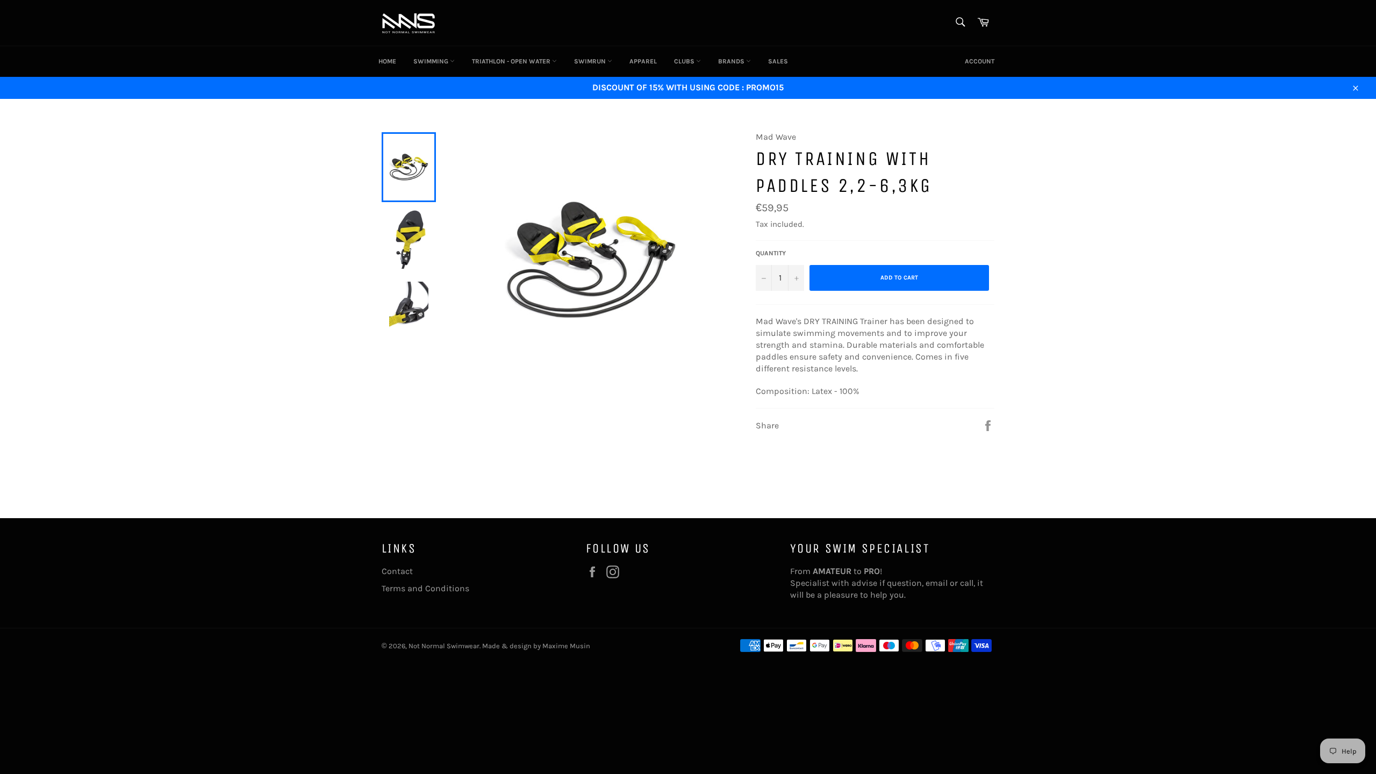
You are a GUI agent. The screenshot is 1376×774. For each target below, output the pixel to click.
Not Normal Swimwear (443, 646)
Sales (778, 61)
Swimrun (590, 61)
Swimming (431, 61)
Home (387, 61)
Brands (732, 61)
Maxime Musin (566, 646)
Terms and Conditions (425, 588)
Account (979, 61)
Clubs (685, 61)
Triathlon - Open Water (512, 61)
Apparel (643, 61)
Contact (397, 571)
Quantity (771, 253)
